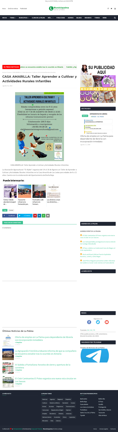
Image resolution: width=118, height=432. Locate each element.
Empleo (44, 413)
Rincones (45, 421)
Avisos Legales (104, 429)
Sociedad (65, 403)
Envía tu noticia (13, 9)
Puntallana (83, 410)
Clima (64, 417)
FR (94, 330)
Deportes (68, 399)
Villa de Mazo (103, 415)
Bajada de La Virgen (57, 410)
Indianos (68, 413)
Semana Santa (46, 417)
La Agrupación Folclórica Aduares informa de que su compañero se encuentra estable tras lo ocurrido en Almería (45, 352)
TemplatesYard (17, 429)
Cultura (44, 403)
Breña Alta (102, 399)
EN (88, 330)
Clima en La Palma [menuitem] (38, 18)
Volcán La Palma (55, 403)
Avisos (44, 406)
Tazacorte (102, 413)
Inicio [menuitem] (4, 18)
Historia (61, 413)
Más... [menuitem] (50, 18)
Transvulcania (70, 406)
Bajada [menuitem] (79, 18)
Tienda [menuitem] (97, 18)
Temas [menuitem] (12, 18)
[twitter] (111, 9)
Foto (52, 421)
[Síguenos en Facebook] (89, 324)
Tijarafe (82, 415)
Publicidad (23, 9)
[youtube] (115, 9)
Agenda (52, 399)
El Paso (101, 402)
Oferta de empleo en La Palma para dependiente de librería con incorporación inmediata (96, 139)
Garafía (101, 404)
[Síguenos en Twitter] (98, 324)
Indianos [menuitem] (88, 18)
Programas (60, 406)
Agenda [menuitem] (70, 18)
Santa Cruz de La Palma (87, 413)
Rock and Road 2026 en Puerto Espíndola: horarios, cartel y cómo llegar (95, 255)
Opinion (68, 410)
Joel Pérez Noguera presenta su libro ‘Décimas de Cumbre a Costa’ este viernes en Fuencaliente (97, 262)
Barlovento (83, 399)
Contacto (113, 429)
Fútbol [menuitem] (7, 23)
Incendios (57, 417)
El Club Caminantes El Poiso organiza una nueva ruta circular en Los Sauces (97, 236)
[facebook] (108, 9)
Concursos (45, 410)
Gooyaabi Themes (36, 429)
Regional (60, 399)
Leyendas (72, 417)
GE (91, 330)
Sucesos (51, 406)
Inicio (4, 9)
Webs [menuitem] (105, 18)
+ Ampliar (18, 342)
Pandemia (53, 413)
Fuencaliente (84, 404)
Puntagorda (102, 407)
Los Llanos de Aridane (87, 407)
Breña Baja (83, 402)
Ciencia (58, 421)
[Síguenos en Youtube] (107, 324)
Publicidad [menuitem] (60, 18)
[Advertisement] (59, 45)
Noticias (44, 399)
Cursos (9, 72)
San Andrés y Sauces (105, 410)
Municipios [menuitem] (23, 18)
